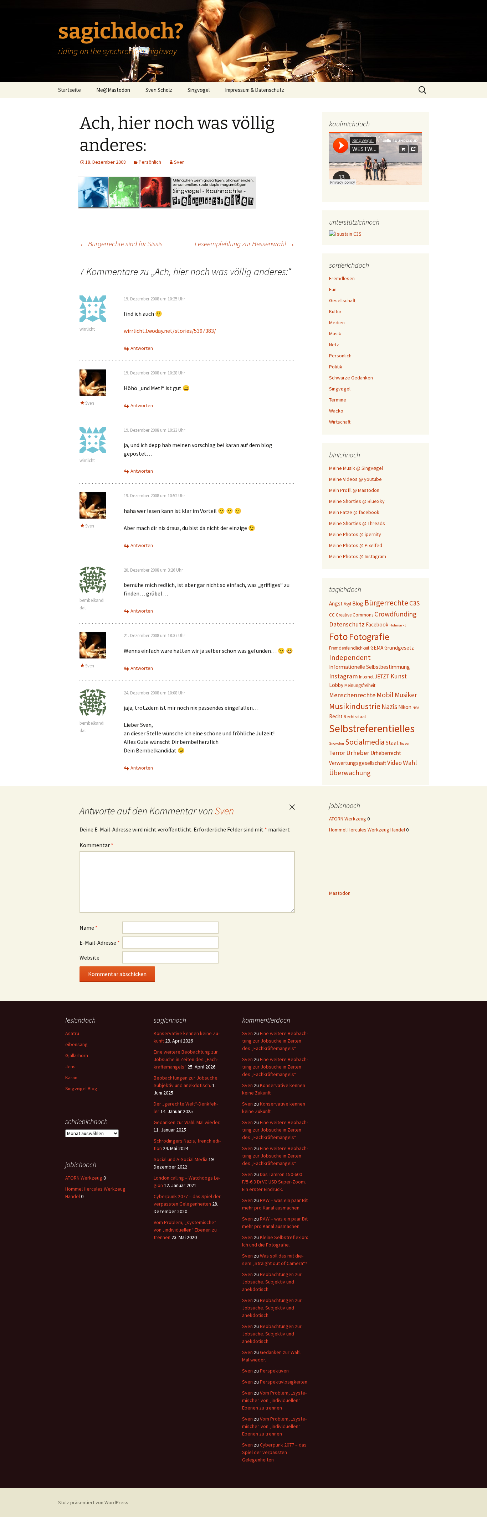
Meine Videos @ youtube (355, 479)
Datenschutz (347, 624)
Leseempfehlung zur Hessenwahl (245, 243)
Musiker (406, 695)
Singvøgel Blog (81, 1088)
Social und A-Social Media (180, 1159)
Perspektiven (274, 1371)
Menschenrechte (352, 695)
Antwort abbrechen (292, 807)
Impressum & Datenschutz (254, 89)
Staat (392, 742)
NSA (415, 707)
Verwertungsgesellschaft (357, 763)
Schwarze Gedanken (351, 377)
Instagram (343, 676)
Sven (179, 162)
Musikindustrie (354, 706)
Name (89, 927)
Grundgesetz (399, 647)
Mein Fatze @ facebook (354, 512)
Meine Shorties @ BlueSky (357, 501)
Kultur (335, 311)
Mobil (385, 694)
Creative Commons (354, 615)
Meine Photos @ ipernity (355, 534)
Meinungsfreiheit (359, 685)
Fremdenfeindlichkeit (349, 648)
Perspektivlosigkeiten (283, 1382)
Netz (334, 344)
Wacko (336, 411)
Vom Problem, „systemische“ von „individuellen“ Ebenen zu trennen (185, 1229)
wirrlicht (87, 329)
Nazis (389, 706)
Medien (337, 322)
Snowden (336, 743)
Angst (336, 603)
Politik (335, 366)
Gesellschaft (342, 300)
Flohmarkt (397, 625)
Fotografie (369, 636)
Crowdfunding (395, 614)
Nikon (404, 707)
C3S (414, 603)
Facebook (377, 624)
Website (89, 957)
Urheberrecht (385, 753)
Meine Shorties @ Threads (357, 523)
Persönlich (150, 162)
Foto (338, 636)
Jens (70, 1066)
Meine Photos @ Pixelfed (355, 545)
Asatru (72, 1033)
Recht (336, 716)
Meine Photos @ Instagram (357, 556)
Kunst (398, 676)
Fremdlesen (342, 278)
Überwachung (349, 772)
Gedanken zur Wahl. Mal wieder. (187, 1122)
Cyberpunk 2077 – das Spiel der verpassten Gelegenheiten (274, 1452)
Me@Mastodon (113, 89)
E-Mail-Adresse (100, 942)
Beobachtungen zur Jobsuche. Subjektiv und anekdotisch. (272, 1281)
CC (332, 615)
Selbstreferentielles (372, 728)
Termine (337, 400)
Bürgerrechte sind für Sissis (121, 243)
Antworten (141, 348)
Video (394, 763)
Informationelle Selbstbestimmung (369, 666)
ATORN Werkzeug (347, 818)
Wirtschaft (339, 422)
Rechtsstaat (355, 717)
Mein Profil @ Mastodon (354, 490)
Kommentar (96, 845)
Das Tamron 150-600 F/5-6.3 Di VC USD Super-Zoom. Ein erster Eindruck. (274, 1181)
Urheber (357, 753)
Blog (357, 603)
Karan (71, 1077)
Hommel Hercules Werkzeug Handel (367, 829)
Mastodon (339, 893)
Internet (366, 677)
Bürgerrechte (386, 603)
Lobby (336, 685)
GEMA (376, 647)
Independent (350, 657)
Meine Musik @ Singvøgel (356, 468)
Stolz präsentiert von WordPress (93, 1502)
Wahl (410, 762)
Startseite (69, 89)
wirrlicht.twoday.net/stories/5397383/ (170, 330)
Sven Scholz (158, 89)
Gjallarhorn (76, 1055)
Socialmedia (365, 742)
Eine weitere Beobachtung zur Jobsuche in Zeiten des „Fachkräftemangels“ (186, 1059)
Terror (337, 753)
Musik (335, 333)
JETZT (382, 676)
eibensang (76, 1044)
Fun (333, 289)
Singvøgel (199, 89)
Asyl (347, 604)
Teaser (405, 743)
